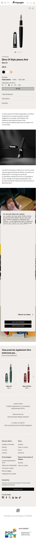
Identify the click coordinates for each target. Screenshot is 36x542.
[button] (15, 52)
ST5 (19, 85)
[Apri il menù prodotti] (2, 2)
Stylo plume (6, 79)
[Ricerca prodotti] (5, 2)
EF (3, 85)
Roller (15, 79)
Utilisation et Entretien (8, 444)
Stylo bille (21, 79)
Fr (8, 2)
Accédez (20, 444)
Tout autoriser (18, 322)
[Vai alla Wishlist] (31, 2)
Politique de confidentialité (9, 465)
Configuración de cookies (9, 474)
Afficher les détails (24, 314)
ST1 (15, 85)
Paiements (21, 453)
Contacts (4, 453)
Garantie (4, 447)
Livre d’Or (4, 450)
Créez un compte (23, 447)
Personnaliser (18, 326)
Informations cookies (8, 468)
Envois (20, 450)
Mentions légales (6, 471)
